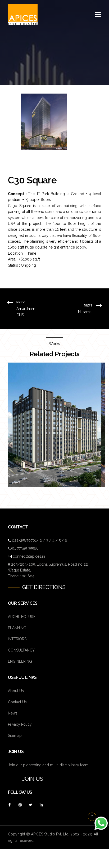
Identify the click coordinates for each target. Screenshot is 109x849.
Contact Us (17, 702)
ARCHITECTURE (21, 617)
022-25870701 (24, 540)
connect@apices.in (29, 556)
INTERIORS (17, 639)
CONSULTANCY (21, 650)
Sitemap (15, 735)
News (12, 713)
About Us (16, 691)
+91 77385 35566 (25, 548)
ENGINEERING (20, 661)
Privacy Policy (20, 724)
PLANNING (17, 628)
